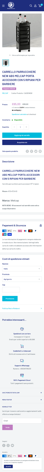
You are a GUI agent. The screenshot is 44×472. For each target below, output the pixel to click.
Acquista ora (22, 142)
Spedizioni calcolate (19, 114)
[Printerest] (31, 151)
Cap (3, 285)
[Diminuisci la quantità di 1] (14, 127)
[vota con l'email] (40, 151)
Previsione (10, 298)
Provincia (5, 274)
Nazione (5, 264)
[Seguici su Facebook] (3, 445)
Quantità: (5, 127)
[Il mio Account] (35, 5)
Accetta (8, 466)
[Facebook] (27, 151)
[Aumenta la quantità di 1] (26, 127)
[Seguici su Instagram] (8, 445)
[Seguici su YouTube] (12, 445)
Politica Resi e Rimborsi (11, 308)
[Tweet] (35, 151)
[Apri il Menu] (3, 6)
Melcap (5, 93)
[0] (39, 5)
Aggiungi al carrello (22, 135)
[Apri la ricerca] (31, 5)
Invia (7, 427)
